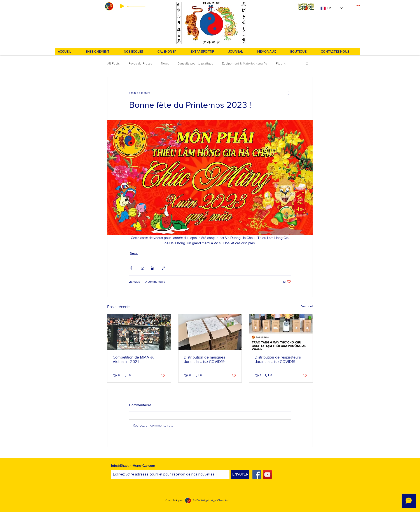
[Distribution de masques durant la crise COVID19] (210, 332)
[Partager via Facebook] (131, 268)
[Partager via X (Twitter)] (142, 268)
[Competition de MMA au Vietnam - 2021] (139, 332)
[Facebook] (256, 474)
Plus (279, 64)
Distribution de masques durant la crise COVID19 (204, 359)
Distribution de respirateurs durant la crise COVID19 (278, 359)
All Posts (113, 64)
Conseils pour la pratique (195, 64)
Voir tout (307, 306)
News (165, 64)
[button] (206, 51)
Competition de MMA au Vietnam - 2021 (133, 359)
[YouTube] (267, 474)
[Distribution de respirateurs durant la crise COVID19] (281, 332)
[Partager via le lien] (163, 268)
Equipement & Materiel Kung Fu (244, 64)
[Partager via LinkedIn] (152, 268)
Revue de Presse (140, 64)
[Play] (122, 6)
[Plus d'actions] (288, 92)
